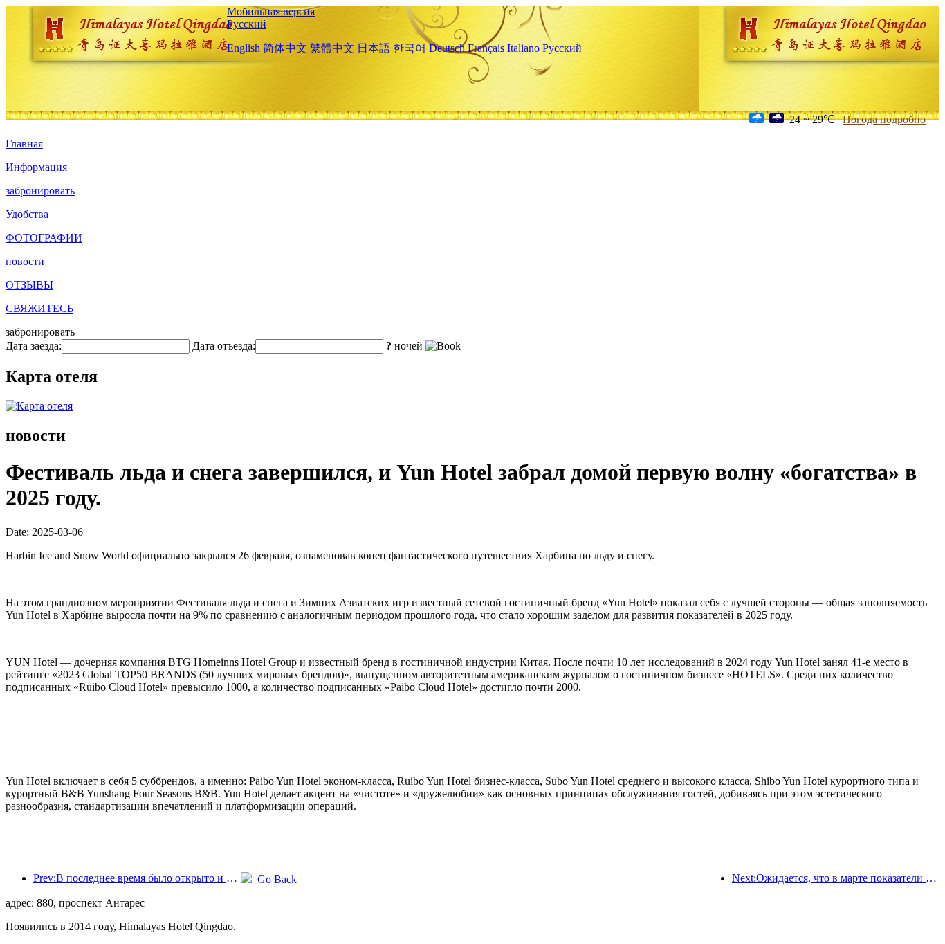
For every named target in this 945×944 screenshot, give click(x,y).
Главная (24, 143)
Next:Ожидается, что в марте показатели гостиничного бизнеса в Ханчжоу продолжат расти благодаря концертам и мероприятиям (835, 878)
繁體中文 (332, 48)
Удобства (27, 214)
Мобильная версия (271, 11)
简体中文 (285, 48)
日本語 (373, 48)
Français (486, 48)
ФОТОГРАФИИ (44, 238)
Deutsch (447, 48)
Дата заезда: (34, 346)
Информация (36, 167)
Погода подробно (884, 119)
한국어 (409, 48)
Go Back (274, 879)
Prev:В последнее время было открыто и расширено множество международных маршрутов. (137, 878)
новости (25, 261)
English (243, 48)
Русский (246, 24)
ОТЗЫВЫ (29, 285)
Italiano (523, 48)
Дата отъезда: (223, 346)
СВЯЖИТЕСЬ (39, 308)
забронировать (40, 191)
